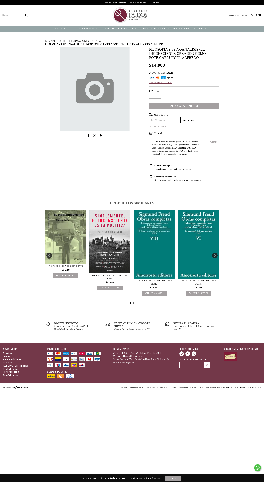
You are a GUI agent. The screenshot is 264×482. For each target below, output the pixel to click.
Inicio (47, 41)
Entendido (173, 478)
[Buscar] (26, 15)
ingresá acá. (228, 387)
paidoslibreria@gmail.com (129, 356)
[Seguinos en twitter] (194, 353)
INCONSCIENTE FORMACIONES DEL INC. (76, 41)
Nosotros (59, 29)
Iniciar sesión (247, 15)
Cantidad (154, 91)
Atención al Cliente (89, 29)
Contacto (109, 29)
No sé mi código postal (157, 126)
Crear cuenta (233, 15)
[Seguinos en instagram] (181, 353)
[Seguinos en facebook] (187, 353)
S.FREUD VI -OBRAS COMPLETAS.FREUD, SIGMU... (198, 282)
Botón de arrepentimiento (249, 387)
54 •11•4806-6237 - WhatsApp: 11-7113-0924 (139, 353)
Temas (71, 29)
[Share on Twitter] (94, 135)
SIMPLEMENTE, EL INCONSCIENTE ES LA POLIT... (110, 277)
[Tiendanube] (16, 388)
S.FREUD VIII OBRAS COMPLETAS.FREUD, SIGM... (154, 282)
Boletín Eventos (160, 29)
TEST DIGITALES (181, 29)
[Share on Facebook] (88, 135)
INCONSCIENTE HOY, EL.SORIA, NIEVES (65, 266)
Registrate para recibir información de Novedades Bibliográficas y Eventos (132, 2)
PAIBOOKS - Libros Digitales (133, 29)
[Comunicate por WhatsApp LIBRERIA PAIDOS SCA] (257, 467)
